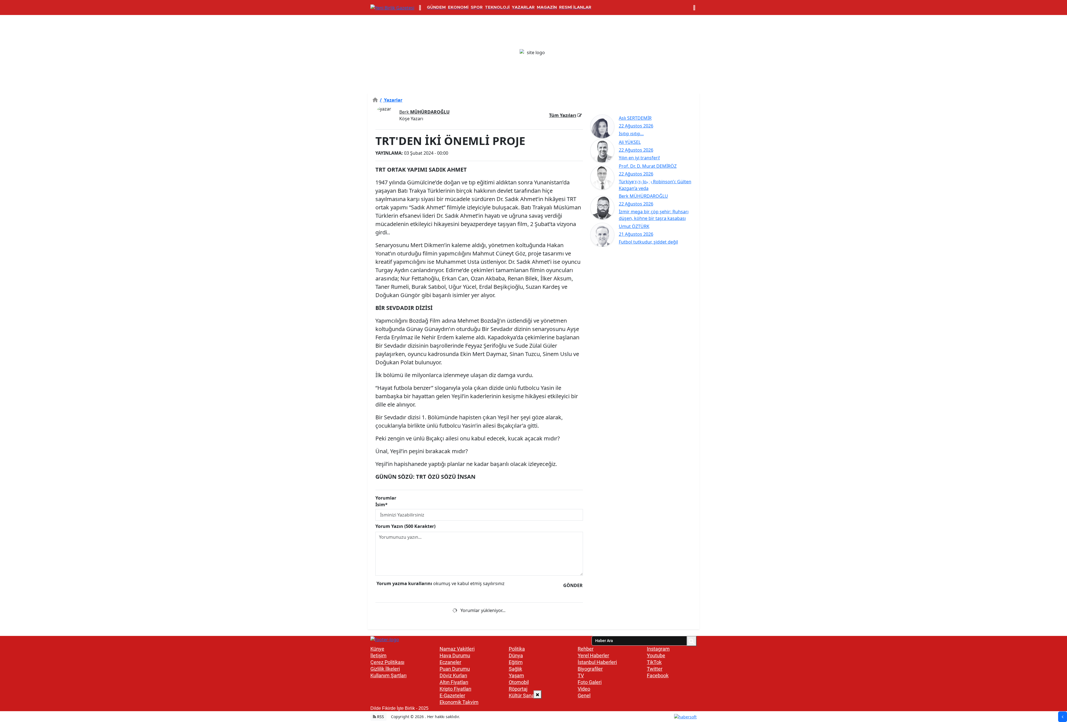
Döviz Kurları (453, 675)
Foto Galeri (590, 682)
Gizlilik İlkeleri (385, 669)
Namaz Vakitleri (457, 649)
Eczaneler (450, 662)
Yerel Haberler (593, 655)
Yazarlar (391, 100)
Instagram (658, 649)
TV (581, 675)
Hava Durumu (455, 655)
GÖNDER (573, 585)
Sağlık (515, 669)
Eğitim (516, 662)
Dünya (516, 655)
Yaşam (516, 675)
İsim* (381, 505)
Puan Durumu (455, 669)
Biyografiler (590, 669)
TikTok (654, 662)
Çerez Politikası (387, 662)
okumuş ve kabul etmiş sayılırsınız (441, 583)
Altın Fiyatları (454, 682)
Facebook (658, 675)
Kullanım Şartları (388, 675)
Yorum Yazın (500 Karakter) (405, 526)
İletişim (378, 655)
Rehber (586, 649)
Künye (377, 649)
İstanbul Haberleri (597, 662)
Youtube (656, 655)
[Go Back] (1062, 716)
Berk (424, 112)
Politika (517, 649)
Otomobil (519, 682)
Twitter (654, 669)
